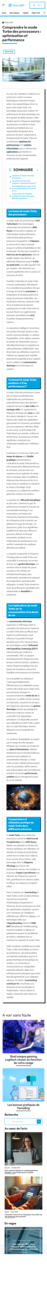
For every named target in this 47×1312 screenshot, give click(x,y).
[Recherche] (34, 5)
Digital (7, 1212)
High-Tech (9, 52)
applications (12, 151)
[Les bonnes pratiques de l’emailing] (23, 1085)
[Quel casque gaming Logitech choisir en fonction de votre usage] (23, 1037)
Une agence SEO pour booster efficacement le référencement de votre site (23, 1247)
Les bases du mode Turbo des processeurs (23, 176)
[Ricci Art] (16, 5)
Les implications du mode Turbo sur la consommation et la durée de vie (24, 188)
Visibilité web (21, 1240)
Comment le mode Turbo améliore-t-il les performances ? (24, 182)
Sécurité (7, 1168)
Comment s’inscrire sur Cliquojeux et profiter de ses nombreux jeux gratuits (23, 1215)
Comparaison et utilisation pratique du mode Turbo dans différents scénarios (23, 196)
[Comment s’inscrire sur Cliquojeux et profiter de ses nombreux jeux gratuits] (23, 1193)
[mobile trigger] (4, 5)
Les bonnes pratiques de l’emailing (23, 1106)
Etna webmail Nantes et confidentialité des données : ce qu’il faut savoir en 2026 (21, 1171)
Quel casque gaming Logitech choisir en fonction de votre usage (23, 1059)
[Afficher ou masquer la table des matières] (35, 170)
